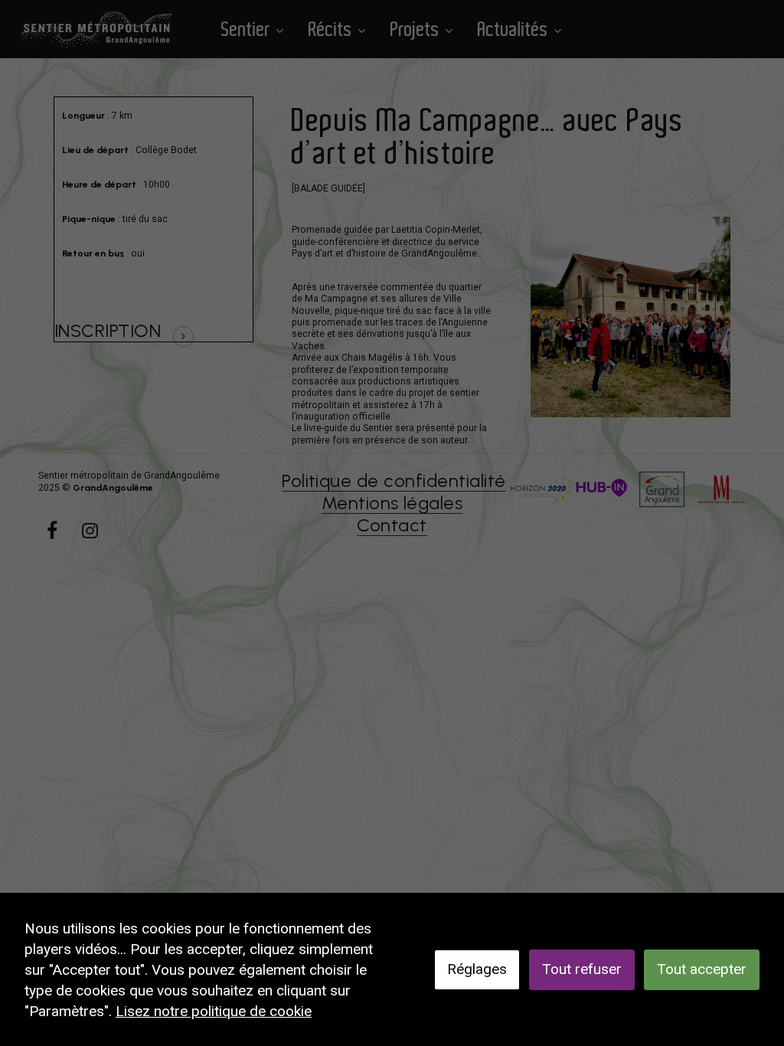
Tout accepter (701, 969)
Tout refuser (582, 969)
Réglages (477, 969)
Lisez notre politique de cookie (214, 1011)
